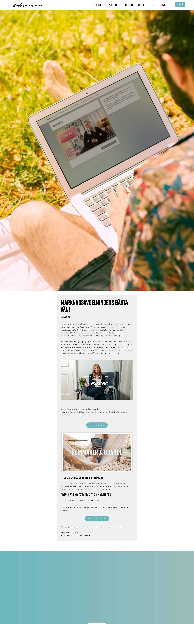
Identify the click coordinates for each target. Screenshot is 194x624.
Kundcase (129, 5)
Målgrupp (113, 5)
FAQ (153, 5)
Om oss (141, 5)
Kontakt (163, 5)
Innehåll (97, 5)
